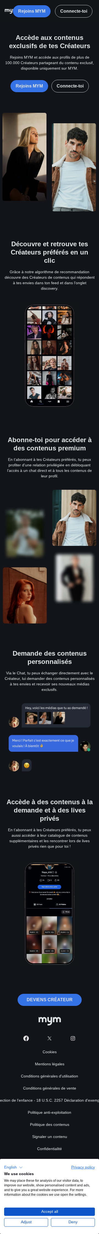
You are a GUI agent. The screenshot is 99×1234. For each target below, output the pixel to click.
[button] (13, 1167)
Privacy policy (83, 1167)
